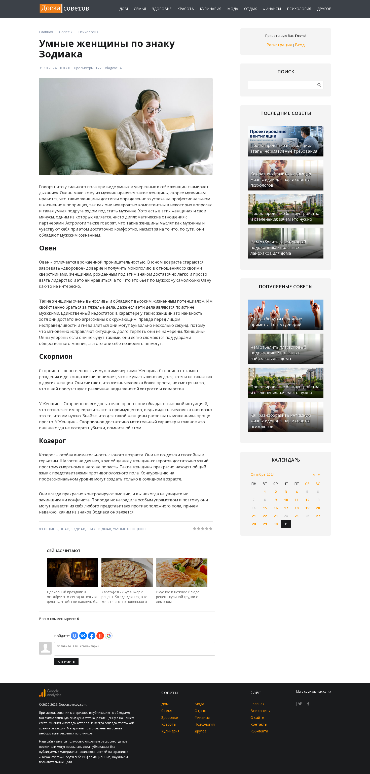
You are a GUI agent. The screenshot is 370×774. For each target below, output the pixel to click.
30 (276, 524)
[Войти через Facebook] (91, 635)
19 (307, 507)
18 (296, 507)
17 (286, 507)
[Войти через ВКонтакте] (83, 635)
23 (276, 515)
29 (265, 524)
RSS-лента (259, 731)
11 (296, 499)
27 (318, 515)
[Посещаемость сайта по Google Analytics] (50, 695)
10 (286, 499)
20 (318, 507)
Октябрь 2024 (263, 474)
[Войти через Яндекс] (100, 635)
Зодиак (77, 529)
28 (254, 524)
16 (276, 507)
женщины (48, 529)
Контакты (258, 724)
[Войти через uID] (74, 635)
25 (296, 515)
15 (265, 507)
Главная (257, 703)
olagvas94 (113, 68)
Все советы (260, 710)
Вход (300, 45)
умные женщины (129, 529)
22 (265, 515)
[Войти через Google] (109, 635)
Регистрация (279, 45)
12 (307, 499)
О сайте (257, 717)
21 (254, 515)
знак (64, 529)
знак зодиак (99, 529)
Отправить (66, 661)
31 (286, 524)
